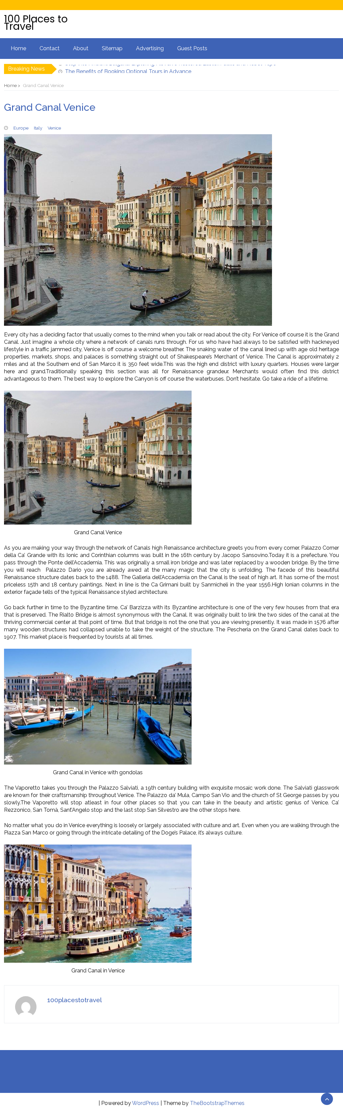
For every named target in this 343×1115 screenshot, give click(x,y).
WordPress (145, 1103)
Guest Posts (192, 48)
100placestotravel (74, 1000)
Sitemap (112, 48)
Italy (38, 128)
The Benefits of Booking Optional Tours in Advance (128, 69)
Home (18, 48)
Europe (20, 128)
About (80, 48)
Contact (50, 48)
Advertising (150, 48)
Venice (54, 128)
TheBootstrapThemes (217, 1103)
